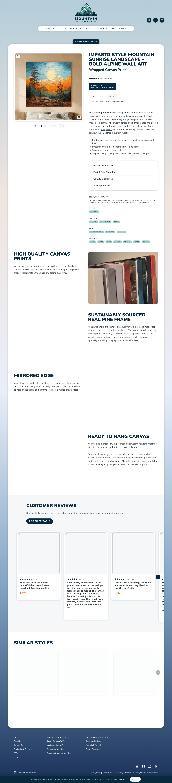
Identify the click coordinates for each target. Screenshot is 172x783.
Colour (100, 28)
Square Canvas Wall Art (56, 741)
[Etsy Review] (23, 593)
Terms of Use (107, 773)
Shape (48, 28)
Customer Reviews (93, 741)
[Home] (86, 13)
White (136, 242)
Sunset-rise (105, 222)
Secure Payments (93, 749)
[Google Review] (69, 613)
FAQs (16, 753)
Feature (74, 28)
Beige (101, 242)
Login (16, 757)
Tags (87, 28)
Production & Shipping (23, 749)
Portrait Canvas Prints (55, 749)
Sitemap (128, 773)
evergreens (106, 129)
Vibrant (121, 232)
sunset (92, 116)
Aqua (92, 242)
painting (126, 112)
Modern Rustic (96, 232)
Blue (109, 242)
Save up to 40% (101, 185)
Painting (93, 212)
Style (61, 28)
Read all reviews (38, 521)
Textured (110, 232)
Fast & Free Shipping (104, 172)
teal (102, 126)
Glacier (93, 222)
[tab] (41, 126)
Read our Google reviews (27, 772)
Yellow (146, 242)
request (122, 101)
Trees (116, 222)
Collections (117, 28)
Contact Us (18, 745)
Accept (135, 779)
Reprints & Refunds (93, 745)
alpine (150, 112)
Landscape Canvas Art (55, 745)
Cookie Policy (118, 773)
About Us (17, 741)
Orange (127, 242)
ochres (124, 122)
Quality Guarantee (103, 178)
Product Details (101, 165)
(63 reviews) (106, 79)
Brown (117, 242)
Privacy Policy (95, 773)
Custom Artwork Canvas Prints (59, 753)
